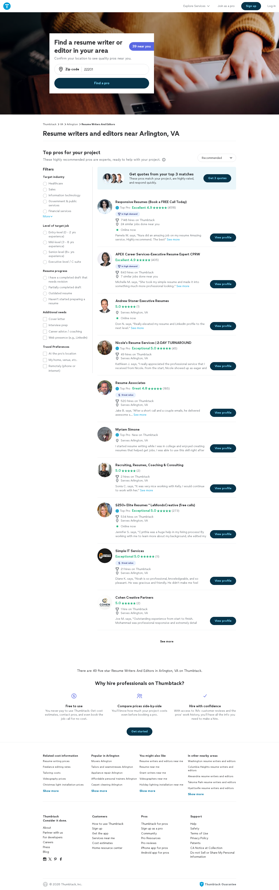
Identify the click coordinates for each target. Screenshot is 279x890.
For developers (52, 837)
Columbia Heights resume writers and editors (210, 768)
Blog (46, 852)
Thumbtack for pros (154, 824)
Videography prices (54, 778)
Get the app (100, 833)
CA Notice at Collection (206, 848)
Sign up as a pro (152, 828)
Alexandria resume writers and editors (210, 776)
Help (193, 824)
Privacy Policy (199, 838)
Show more (51, 791)
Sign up (97, 828)
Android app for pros (155, 852)
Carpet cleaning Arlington (106, 784)
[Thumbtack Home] (7, 6)
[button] (122, 207)
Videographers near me (153, 778)
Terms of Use (199, 833)
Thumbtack (49, 124)
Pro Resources (151, 838)
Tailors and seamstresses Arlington (112, 766)
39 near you (141, 46)
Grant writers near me (153, 772)
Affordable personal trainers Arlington (114, 778)
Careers (48, 842)
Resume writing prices (56, 761)
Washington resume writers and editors (211, 761)
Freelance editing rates (56, 766)
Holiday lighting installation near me (161, 784)
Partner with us (53, 832)
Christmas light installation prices (63, 784)
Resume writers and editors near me (161, 761)
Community (149, 833)
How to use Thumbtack (107, 824)
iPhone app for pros (154, 848)
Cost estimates (102, 843)
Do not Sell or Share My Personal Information (212, 855)
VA (61, 124)
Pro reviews (148, 843)
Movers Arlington (101, 761)
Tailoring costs (51, 772)
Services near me (103, 838)
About (47, 827)
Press (46, 847)
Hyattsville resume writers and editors (211, 788)
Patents (195, 843)
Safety (194, 828)
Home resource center (107, 848)
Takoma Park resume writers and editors (212, 782)
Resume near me (149, 766)
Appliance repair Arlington (107, 772)
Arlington (72, 124)
